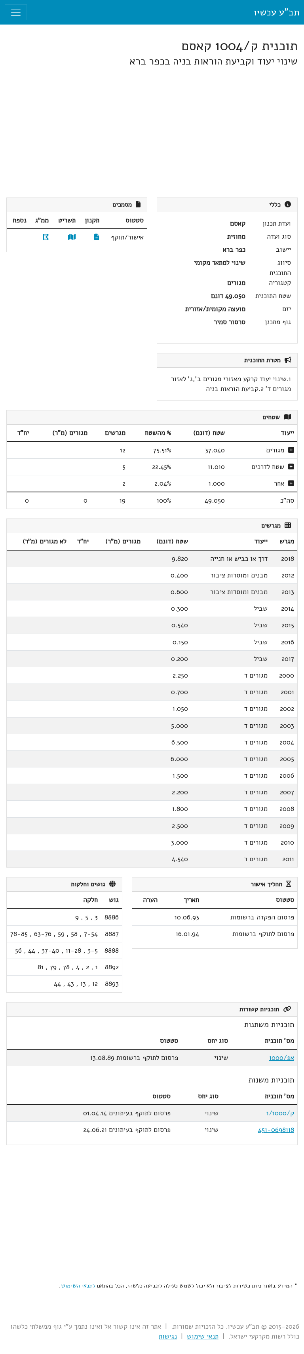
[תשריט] (72, 237)
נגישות (168, 1336)
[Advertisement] (152, 132)
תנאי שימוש (202, 1336)
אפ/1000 (281, 1057)
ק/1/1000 (280, 1113)
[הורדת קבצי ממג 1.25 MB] (46, 237)
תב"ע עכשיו (276, 12)
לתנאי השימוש (78, 1285)
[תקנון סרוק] (96, 237)
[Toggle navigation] (16, 12)
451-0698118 (276, 1129)
